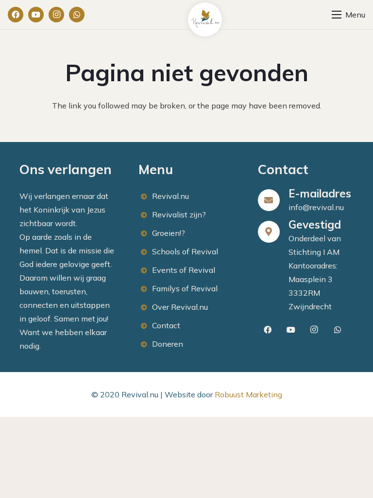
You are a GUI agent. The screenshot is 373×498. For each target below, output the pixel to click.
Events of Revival (183, 270)
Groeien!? (168, 233)
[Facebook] (15, 14)
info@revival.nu (316, 207)
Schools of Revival (185, 251)
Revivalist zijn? (179, 214)
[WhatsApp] (77, 14)
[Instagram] (56, 14)
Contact (166, 325)
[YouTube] (36, 14)
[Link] (205, 19)
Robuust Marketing (248, 394)
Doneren (167, 344)
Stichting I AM (313, 252)
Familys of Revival (185, 288)
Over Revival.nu (180, 307)
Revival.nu (170, 196)
